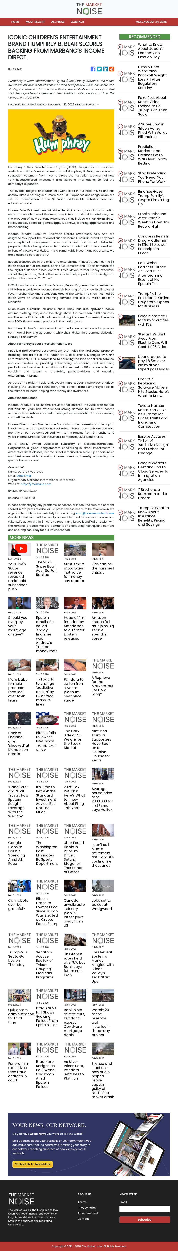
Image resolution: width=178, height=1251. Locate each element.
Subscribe (144, 1220)
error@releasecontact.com (95, 513)
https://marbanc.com (36, 484)
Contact (83, 1219)
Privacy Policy (87, 1208)
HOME (15, 22)
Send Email (24, 476)
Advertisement (88, 1213)
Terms (82, 1202)
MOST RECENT (35, 22)
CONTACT (77, 22)
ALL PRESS (57, 22)
